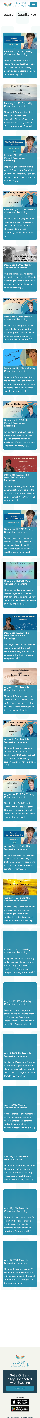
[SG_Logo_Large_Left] (16, 2)
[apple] (20, 1400)
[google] (20, 1407)
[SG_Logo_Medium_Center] (20, 1354)
